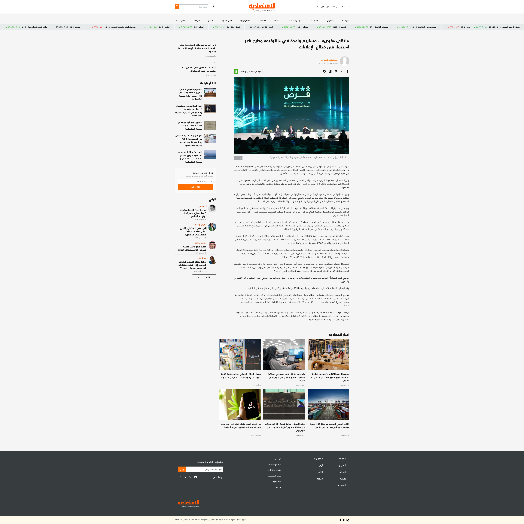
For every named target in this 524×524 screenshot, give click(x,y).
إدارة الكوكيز (276, 481)
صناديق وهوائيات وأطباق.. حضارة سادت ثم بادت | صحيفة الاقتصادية (189, 125)
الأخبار (210, 20)
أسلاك (366, 27)
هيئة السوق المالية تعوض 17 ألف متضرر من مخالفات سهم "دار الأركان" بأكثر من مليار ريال (285, 427)
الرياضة (197, 20)
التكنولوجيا (245, 20)
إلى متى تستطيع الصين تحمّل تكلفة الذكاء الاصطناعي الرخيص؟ (192, 231)
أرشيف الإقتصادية (274, 470)
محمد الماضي (200, 242)
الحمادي (54, 27)
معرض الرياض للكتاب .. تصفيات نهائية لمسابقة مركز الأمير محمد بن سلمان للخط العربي (329, 377)
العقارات (262, 20)
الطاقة (277, 20)
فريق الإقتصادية (275, 464)
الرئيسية (345, 20)
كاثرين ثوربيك (200, 224)
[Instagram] (185, 477)
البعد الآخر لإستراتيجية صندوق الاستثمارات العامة (191, 248)
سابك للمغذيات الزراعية (98, 27)
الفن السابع (227, 20)
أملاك (262, 27)
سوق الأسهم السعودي (509, 27)
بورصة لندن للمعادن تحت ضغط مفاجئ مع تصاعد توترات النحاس (193, 213)
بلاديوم (19, 27)
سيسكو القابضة (442, 27)
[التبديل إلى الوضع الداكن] (214, 6)
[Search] (177, 6)
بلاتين (404, 27)
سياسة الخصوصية (274, 476)
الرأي (320, 465)
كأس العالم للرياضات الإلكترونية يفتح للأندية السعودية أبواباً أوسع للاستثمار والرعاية (197, 48)
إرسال (182, 469)
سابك (138, 27)
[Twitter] (190, 477)
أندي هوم (202, 206)
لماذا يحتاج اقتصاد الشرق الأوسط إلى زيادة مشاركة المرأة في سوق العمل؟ (192, 264)
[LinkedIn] (195, 477)
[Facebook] (180, 477)
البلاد (331, 27)
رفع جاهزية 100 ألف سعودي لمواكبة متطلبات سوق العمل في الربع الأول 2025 (286, 377)
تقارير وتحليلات (295, 20)
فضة (298, 27)
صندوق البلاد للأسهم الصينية (184, 27)
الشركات (314, 20)
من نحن (278, 458)
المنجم (227, 27)
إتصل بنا (278, 487)
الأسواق (330, 20)
